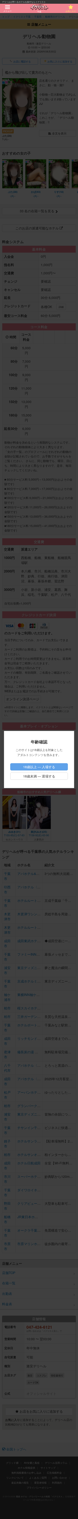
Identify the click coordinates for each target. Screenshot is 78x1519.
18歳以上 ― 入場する (39, 766)
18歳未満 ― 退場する (39, 776)
